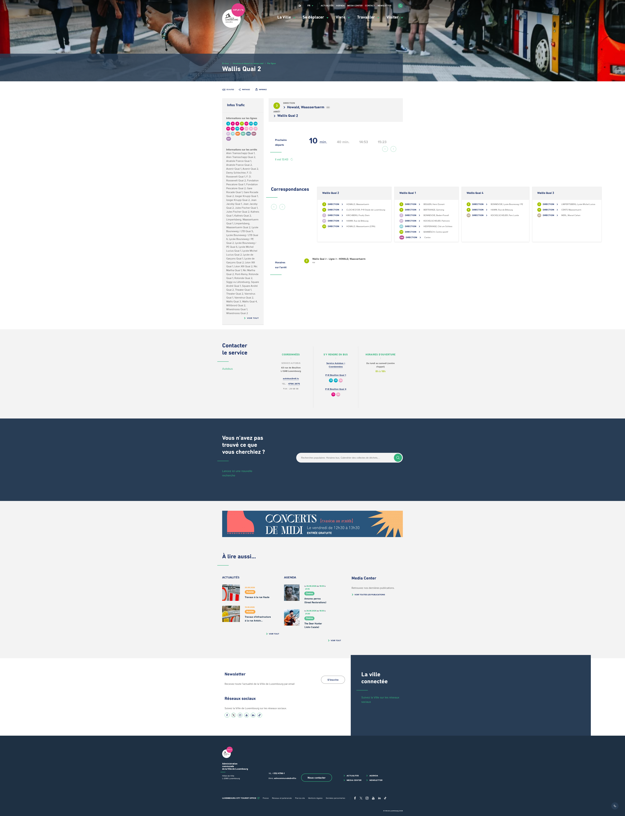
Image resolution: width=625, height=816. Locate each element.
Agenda (340, 5)
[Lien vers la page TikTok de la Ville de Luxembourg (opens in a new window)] (259, 715)
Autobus (227, 368)
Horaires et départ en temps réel (248, 63)
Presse (266, 798)
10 (331, 380)
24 (341, 380)
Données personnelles (335, 798)
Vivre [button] (341, 17)
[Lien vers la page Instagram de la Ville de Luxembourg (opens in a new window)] (240, 715)
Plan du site (300, 798)
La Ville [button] (284, 17)
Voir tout (253, 318)
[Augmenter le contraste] (299, 5)
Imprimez (263, 89)
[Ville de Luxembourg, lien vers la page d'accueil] (233, 27)
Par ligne (271, 63)
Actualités (327, 5)
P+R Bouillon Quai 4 (335, 389)
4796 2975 (294, 384)
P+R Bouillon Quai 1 (335, 375)
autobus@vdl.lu (291, 378)
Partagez (246, 89)
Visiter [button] (393, 17)
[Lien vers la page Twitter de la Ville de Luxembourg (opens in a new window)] (233, 715)
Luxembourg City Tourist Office (239, 798)
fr (308, 5)
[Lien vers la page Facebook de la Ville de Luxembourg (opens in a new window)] (227, 715)
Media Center (354, 5)
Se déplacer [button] (314, 17)
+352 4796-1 (278, 773)
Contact (370, 5)
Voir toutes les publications (369, 594)
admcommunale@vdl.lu (285, 778)
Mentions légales (315, 798)
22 (336, 380)
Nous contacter (317, 777)
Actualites (353, 776)
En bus (225, 63)
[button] (400, 5)
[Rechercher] (398, 458)
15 (333, 394)
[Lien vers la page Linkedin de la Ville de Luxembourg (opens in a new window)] (253, 715)
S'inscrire (333, 679)
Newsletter (384, 5)
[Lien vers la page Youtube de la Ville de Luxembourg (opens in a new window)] (246, 715)
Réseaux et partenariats (282, 798)
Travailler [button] (366, 17)
